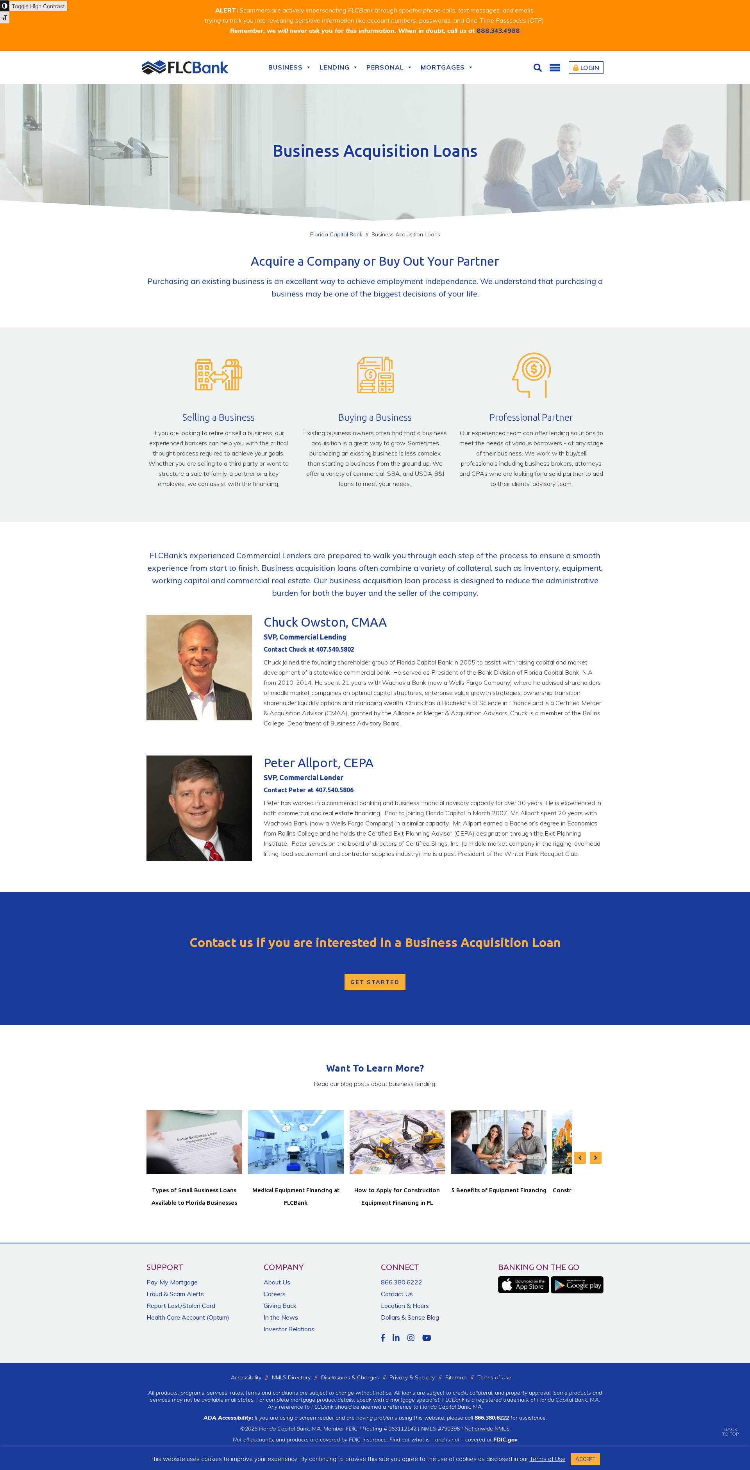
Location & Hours (405, 1305)
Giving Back (280, 1305)
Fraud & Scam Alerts (175, 1294)
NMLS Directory (291, 1377)
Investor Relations (289, 1329)
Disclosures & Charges (350, 1377)
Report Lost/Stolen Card (180, 1305)
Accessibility (246, 1377)
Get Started (375, 982)
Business (285, 67)
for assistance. (511, 1417)
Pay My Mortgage (172, 1282)
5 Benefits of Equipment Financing (498, 1190)
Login (589, 67)
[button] (555, 67)
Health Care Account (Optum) (187, 1317)
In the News (281, 1317)
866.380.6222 (401, 1282)
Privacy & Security (412, 1377)
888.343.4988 (498, 30)
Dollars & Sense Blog (410, 1317)
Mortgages (443, 67)
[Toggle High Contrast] (4, 6)
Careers (275, 1294)
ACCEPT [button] (585, 1459)
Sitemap (456, 1377)
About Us (277, 1282)
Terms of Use (494, 1377)
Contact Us (397, 1294)
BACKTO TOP (730, 1431)
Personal (385, 67)
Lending (335, 67)
